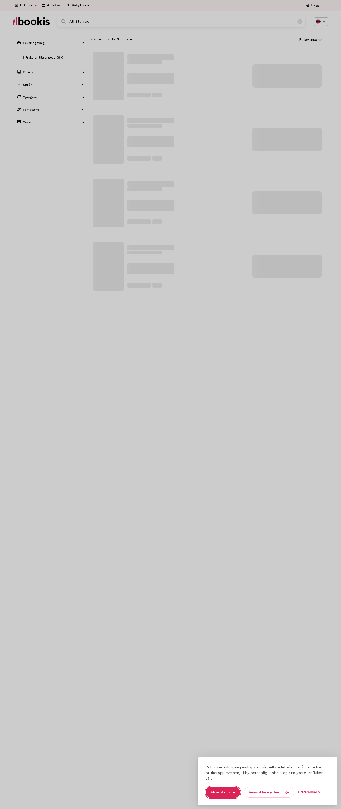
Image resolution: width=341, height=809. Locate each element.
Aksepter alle (223, 792)
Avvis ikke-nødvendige (269, 792)
